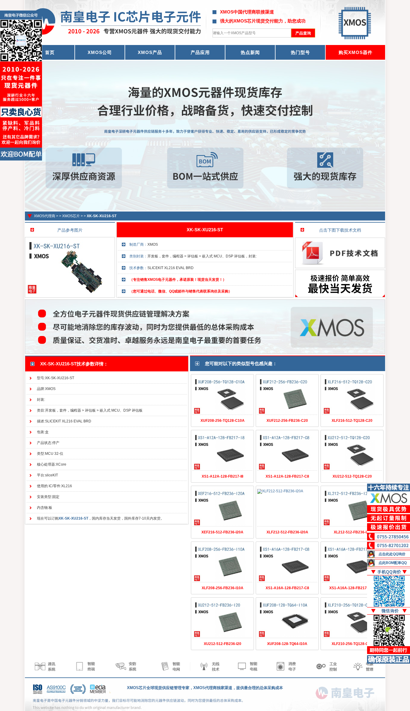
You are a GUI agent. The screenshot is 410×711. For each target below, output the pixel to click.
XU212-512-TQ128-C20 (352, 476)
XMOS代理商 (44, 216)
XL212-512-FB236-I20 (352, 532)
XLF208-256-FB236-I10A (222, 588)
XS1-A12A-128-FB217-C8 (287, 476)
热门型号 (300, 52)
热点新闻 (250, 52)
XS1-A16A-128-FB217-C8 (287, 588)
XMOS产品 (150, 52)
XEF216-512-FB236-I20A (222, 532)
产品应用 (200, 52)
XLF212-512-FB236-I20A (287, 532)
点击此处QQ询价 (391, 554)
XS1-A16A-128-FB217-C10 (352, 588)
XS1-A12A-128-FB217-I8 (222, 476)
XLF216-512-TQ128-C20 (352, 420)
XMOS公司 (100, 52)
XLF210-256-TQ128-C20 (352, 644)
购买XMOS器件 (355, 52)
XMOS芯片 (71, 216)
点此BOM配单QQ (392, 563)
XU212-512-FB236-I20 (222, 644)
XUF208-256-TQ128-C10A (222, 420)
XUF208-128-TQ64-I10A (287, 644)
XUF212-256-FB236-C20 (287, 420)
